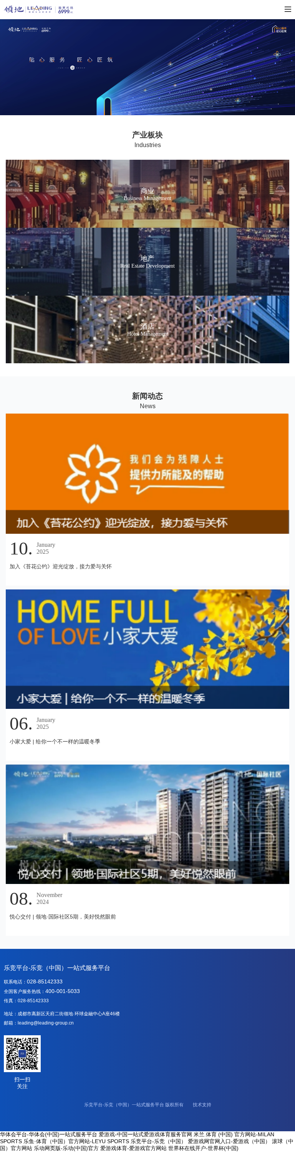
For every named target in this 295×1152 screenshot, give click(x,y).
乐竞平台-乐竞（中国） (158, 1141)
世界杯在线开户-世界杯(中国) (203, 1148)
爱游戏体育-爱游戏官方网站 (133, 1148)
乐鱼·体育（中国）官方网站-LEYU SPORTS (76, 1141)
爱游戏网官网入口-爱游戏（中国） (229, 1141)
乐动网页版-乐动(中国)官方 (66, 1148)
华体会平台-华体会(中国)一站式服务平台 (48, 1134)
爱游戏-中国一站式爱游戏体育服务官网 (145, 1134)
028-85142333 (45, 981)
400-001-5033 (62, 991)
